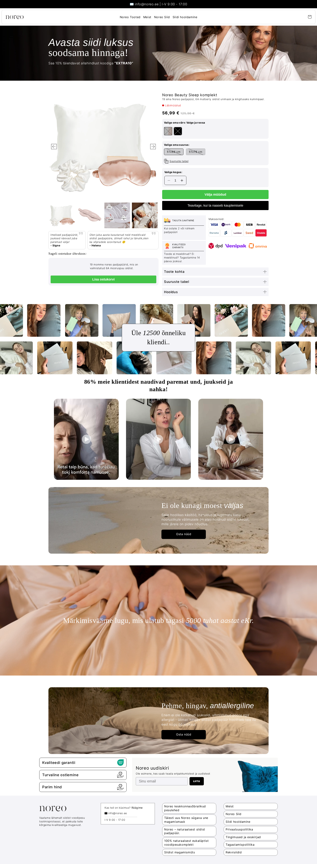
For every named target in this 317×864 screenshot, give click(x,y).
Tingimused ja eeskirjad (243, 837)
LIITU (196, 781)
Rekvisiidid (234, 852)
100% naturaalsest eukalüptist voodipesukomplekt (186, 842)
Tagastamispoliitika (240, 844)
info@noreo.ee (117, 813)
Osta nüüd (183, 534)
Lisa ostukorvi (103, 279)
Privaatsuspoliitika (239, 829)
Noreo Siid (162, 17)
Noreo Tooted (130, 17)
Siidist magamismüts (179, 852)
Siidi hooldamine (185, 17)
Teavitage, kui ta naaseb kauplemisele (215, 205)
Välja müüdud (215, 194)
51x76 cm (195, 151)
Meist (147, 17)
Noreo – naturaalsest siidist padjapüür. (184, 831)
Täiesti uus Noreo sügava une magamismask (186, 819)
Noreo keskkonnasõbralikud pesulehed (185, 808)
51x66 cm (174, 151)
